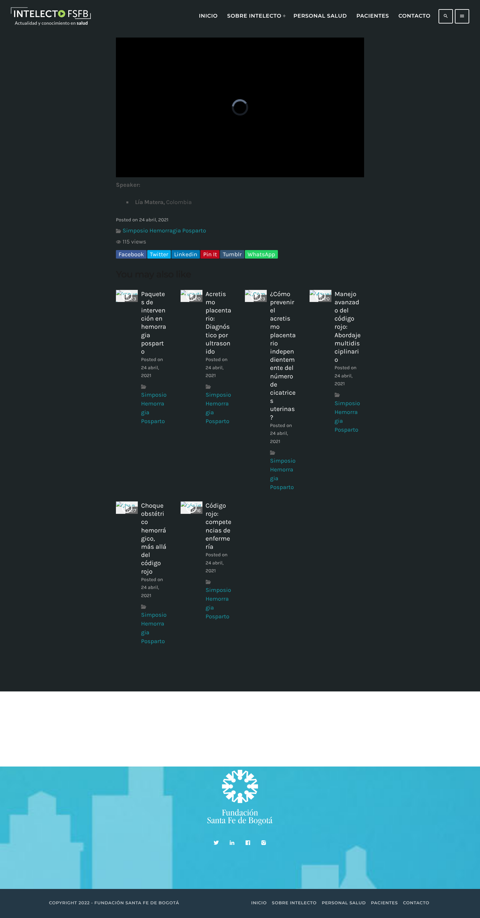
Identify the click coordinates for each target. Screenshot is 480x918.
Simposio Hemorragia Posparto (164, 230)
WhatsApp (261, 254)
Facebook (131, 254)
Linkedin (185, 254)
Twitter (159, 254)
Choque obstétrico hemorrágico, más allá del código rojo (153, 538)
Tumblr (232, 254)
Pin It (210, 254)
